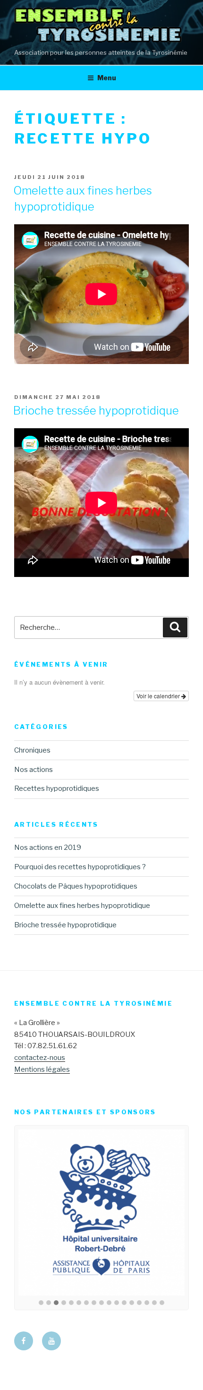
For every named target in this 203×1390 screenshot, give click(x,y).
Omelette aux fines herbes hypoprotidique (82, 905)
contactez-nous (39, 1057)
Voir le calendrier (158, 696)
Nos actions (33, 769)
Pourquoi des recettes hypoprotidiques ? (80, 867)
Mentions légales (42, 1069)
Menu (106, 78)
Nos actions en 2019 (47, 847)
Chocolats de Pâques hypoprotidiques (75, 886)
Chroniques (32, 750)
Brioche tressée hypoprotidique (96, 410)
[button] (41, 1303)
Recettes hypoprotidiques (56, 788)
